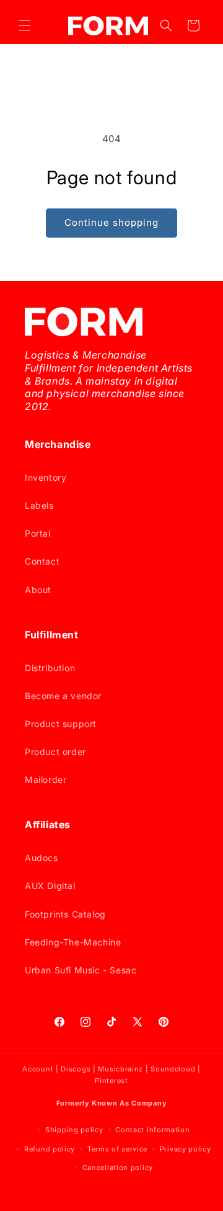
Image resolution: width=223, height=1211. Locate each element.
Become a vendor (63, 695)
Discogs (75, 1069)
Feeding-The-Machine (73, 942)
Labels (39, 505)
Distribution (50, 668)
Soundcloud (173, 1069)
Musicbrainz (120, 1069)
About (38, 589)
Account (37, 1069)
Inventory (45, 477)
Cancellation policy (117, 1167)
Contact (42, 561)
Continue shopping (111, 222)
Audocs (41, 857)
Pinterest (111, 1080)
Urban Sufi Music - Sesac (80, 970)
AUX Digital (50, 885)
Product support (61, 723)
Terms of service (117, 1149)
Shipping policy (74, 1129)
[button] (24, 25)
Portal (38, 533)
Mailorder (45, 779)
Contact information (152, 1129)
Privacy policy (185, 1149)
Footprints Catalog (65, 914)
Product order (55, 751)
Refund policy (49, 1149)
